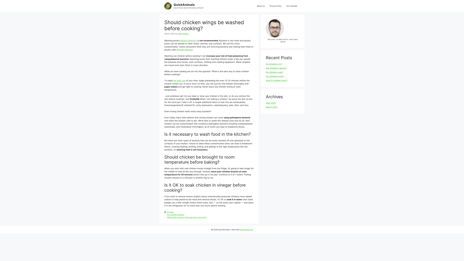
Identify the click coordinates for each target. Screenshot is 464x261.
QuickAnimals (184, 5)
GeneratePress (246, 229)
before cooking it (188, 40)
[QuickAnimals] (168, 6)
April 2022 (271, 103)
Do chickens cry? (274, 64)
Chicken (170, 212)
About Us (261, 6)
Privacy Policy (276, 6)
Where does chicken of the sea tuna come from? (187, 217)
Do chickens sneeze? (175, 215)
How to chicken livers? (277, 80)
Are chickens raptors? (276, 68)
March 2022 (271, 107)
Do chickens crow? (275, 76)
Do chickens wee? (274, 72)
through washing (184, 50)
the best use (179, 80)
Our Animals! (291, 6)
